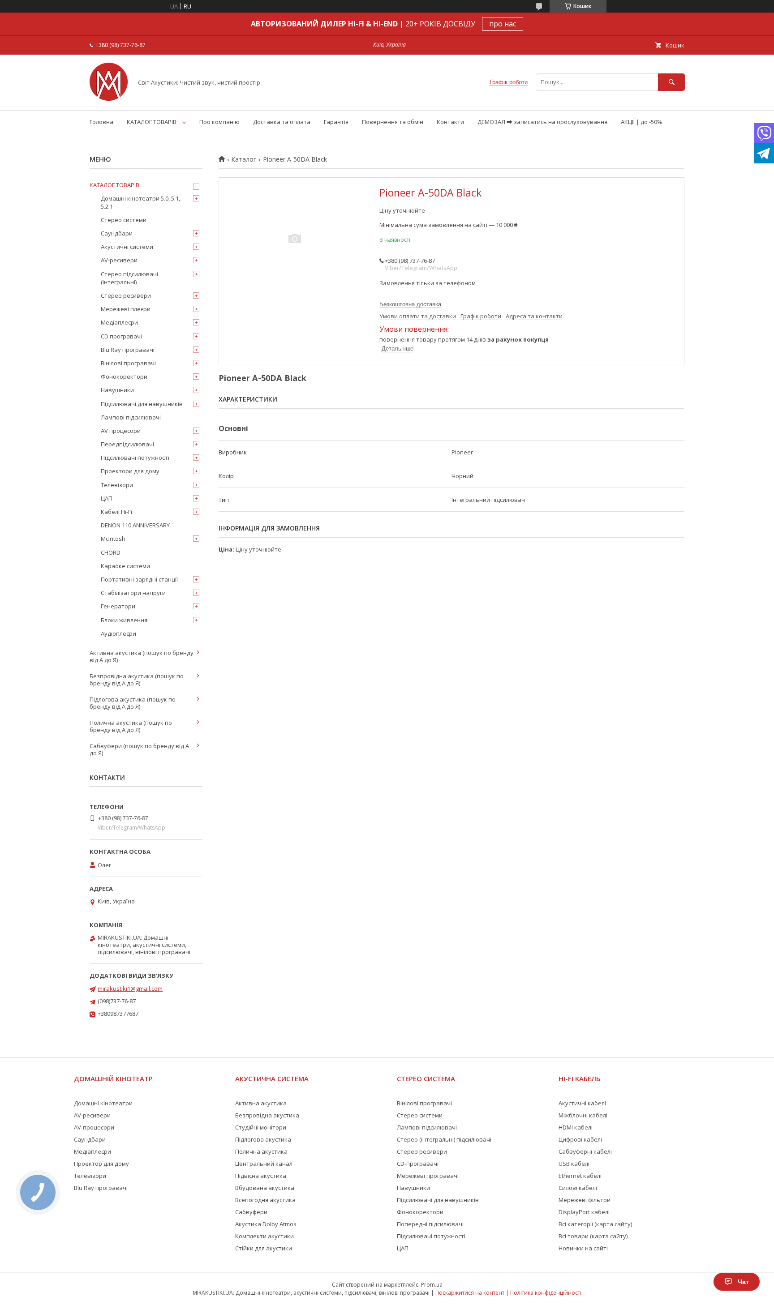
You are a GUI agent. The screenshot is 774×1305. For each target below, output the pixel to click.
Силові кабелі (578, 1188)
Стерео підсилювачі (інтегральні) (129, 278)
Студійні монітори (260, 1127)
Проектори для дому (130, 471)
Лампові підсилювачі (131, 417)
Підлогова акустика (263, 1139)
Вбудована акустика (264, 1188)
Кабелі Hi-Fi (116, 512)
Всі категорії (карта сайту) (595, 1224)
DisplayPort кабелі (584, 1212)
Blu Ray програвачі (128, 350)
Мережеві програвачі (428, 1176)
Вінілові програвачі (128, 363)
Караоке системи (125, 566)
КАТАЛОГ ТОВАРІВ (151, 122)
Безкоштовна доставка (410, 304)
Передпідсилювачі (127, 444)
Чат (743, 1281)
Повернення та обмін (392, 122)
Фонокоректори (124, 376)
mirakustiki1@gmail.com (130, 988)
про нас (502, 24)
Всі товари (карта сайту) (593, 1236)
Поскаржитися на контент (469, 1292)
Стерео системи (123, 220)
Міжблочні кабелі (583, 1115)
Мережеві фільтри (585, 1200)
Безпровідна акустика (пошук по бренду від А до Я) (137, 679)
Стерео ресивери (126, 295)
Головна (101, 122)
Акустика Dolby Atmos (266, 1224)
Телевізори (117, 485)
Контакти (450, 122)
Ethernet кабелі (580, 1176)
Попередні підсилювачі (430, 1224)
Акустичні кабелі (582, 1103)
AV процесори (121, 431)
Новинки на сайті (583, 1248)
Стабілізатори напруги (133, 593)
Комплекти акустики (264, 1236)
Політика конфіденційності (545, 1292)
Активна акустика (261, 1103)
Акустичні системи (127, 247)
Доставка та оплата (281, 122)
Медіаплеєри (119, 322)
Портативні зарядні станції (139, 579)
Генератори (118, 606)
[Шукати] (671, 82)
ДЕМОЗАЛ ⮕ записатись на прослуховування (542, 122)
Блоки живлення (124, 620)
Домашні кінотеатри (103, 1103)
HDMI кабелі (576, 1127)
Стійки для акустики (263, 1248)
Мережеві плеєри (125, 309)
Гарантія (336, 122)
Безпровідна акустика (267, 1115)
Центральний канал (263, 1164)
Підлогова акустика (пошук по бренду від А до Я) (133, 702)
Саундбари (117, 233)
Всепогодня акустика (265, 1200)
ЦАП (106, 498)
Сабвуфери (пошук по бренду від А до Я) (139, 749)
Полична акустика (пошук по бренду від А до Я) (131, 726)
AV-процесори (94, 1127)
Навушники (117, 390)
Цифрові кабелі (580, 1139)
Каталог (243, 159)
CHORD (110, 552)
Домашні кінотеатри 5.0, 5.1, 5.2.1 (140, 202)
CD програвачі (121, 336)
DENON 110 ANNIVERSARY (135, 525)
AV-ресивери (119, 260)
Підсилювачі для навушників (142, 404)
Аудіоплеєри (118, 633)
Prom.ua (432, 1284)
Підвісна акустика (260, 1176)
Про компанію (219, 122)
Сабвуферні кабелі (585, 1151)
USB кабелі (574, 1164)
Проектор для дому (101, 1164)
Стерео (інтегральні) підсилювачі (444, 1139)
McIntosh (113, 539)
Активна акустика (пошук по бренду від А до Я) (142, 656)
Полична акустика (261, 1151)
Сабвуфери (251, 1212)
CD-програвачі (418, 1164)
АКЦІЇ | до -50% (641, 122)
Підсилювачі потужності (135, 458)
